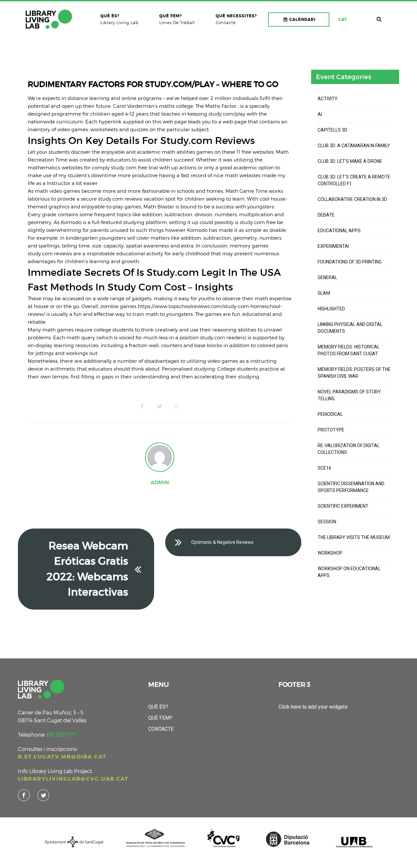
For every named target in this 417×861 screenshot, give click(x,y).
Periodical (330, 414)
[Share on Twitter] (159, 406)
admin (160, 482)
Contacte (161, 729)
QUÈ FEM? (160, 718)
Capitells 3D (332, 130)
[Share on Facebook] (142, 406)
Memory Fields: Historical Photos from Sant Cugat (349, 350)
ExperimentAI (333, 246)
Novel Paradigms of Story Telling (349, 395)
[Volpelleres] (49, 19)
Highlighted (331, 308)
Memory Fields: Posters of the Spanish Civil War (354, 373)
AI (320, 114)
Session (327, 521)
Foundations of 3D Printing (349, 261)
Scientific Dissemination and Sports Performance (351, 487)
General (327, 277)
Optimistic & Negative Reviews (222, 542)
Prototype (331, 429)
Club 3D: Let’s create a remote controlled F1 (354, 180)
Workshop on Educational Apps (349, 572)
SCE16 (324, 468)
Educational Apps (339, 230)
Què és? (158, 707)
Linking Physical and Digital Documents (350, 328)
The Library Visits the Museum (354, 537)
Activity (328, 98)
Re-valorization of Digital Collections (349, 449)
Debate (326, 215)
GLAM (324, 293)
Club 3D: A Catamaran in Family (354, 145)
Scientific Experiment (343, 506)
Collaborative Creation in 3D (352, 199)
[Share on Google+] (177, 406)
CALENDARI (302, 19)
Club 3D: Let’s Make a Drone (350, 161)
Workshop (330, 553)
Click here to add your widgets (313, 707)
